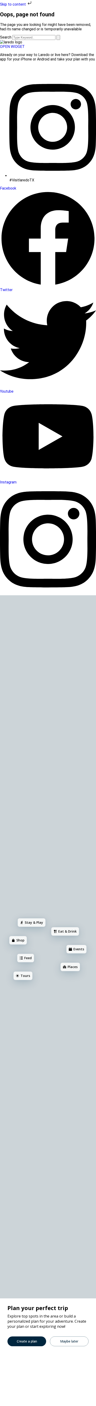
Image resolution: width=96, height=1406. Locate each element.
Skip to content (13, 4)
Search (5, 37)
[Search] (58, 37)
